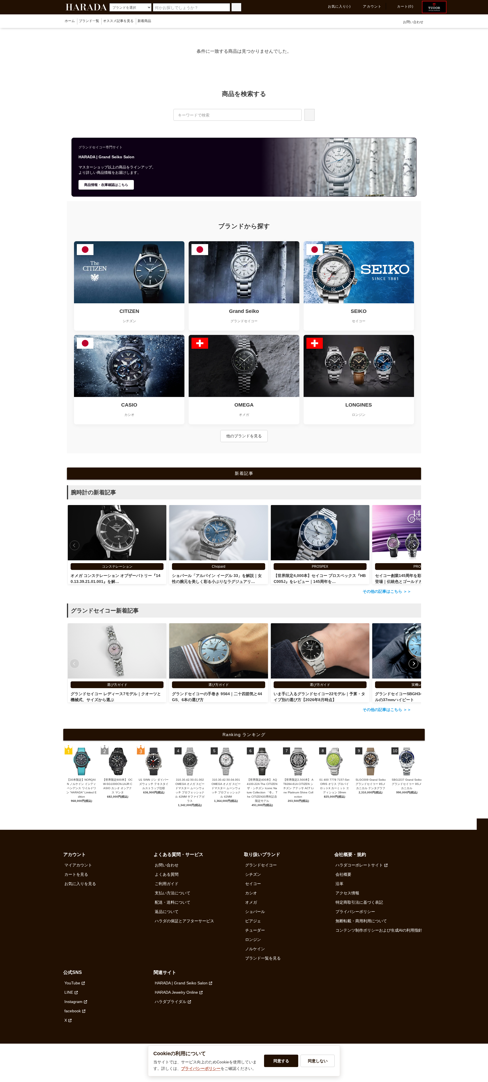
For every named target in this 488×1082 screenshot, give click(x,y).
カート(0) (405, 6)
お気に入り (339, 6)
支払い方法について (172, 893)
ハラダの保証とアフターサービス (184, 921)
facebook (72, 1011)
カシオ (251, 893)
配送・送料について (172, 902)
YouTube (72, 983)
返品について (166, 911)
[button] (413, 545)
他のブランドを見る (244, 436)
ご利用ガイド (166, 883)
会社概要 (343, 874)
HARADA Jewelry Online (176, 992)
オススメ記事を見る (118, 21)
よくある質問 (166, 874)
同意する (281, 1061)
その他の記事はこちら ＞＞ (387, 591)
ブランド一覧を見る (263, 958)
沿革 (339, 883)
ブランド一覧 (89, 21)
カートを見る (76, 874)
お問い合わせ (413, 22)
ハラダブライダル (170, 1001)
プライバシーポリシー (355, 911)
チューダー (255, 930)
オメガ (251, 902)
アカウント (372, 6)
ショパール (255, 911)
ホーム (70, 21)
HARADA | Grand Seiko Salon (181, 983)
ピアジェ (253, 921)
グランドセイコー (261, 865)
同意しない (318, 1061)
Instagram (73, 1001)
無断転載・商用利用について (361, 921)
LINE (68, 992)
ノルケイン (255, 949)
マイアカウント (78, 865)
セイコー (253, 883)
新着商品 (144, 21)
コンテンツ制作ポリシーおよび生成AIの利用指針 (379, 930)
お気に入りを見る (80, 883)
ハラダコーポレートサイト (359, 865)
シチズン (253, 874)
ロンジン (253, 939)
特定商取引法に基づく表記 (359, 902)
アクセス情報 (347, 893)
